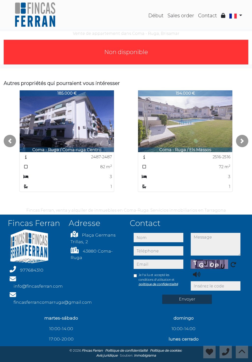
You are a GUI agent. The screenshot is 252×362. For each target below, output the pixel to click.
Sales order (181, 16)
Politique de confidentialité (126, 350)
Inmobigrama (145, 355)
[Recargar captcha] (233, 264)
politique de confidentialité (158, 284)
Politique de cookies (166, 350)
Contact (207, 16)
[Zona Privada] (223, 15)
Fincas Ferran (93, 350)
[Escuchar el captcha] (197, 274)
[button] (10, 141)
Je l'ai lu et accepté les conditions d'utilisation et (158, 279)
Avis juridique (107, 355)
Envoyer (187, 299)
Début (156, 16)
